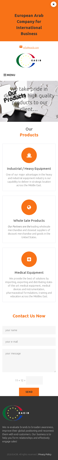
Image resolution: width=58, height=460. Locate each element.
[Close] (53, 4)
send (29, 391)
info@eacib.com (31, 47)
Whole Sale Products (29, 220)
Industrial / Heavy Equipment (29, 168)
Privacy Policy (44, 454)
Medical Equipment (29, 272)
